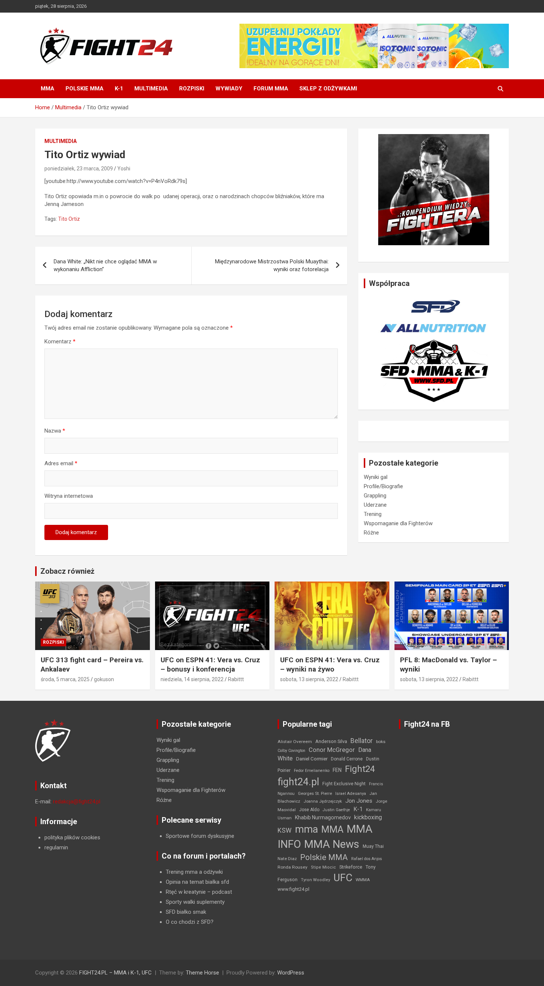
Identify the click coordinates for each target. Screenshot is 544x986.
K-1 (119, 88)
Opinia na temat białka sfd (197, 882)
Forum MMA (270, 88)
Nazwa (54, 430)
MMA (47, 88)
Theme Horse (202, 972)
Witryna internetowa (68, 496)
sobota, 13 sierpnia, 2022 (309, 679)
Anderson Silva (331, 741)
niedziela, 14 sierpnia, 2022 (192, 679)
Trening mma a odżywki (194, 872)
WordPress (290, 972)
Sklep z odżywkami (328, 88)
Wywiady (228, 88)
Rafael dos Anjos (366, 858)
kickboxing (368, 817)
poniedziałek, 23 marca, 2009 (78, 168)
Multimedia (151, 88)
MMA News (331, 844)
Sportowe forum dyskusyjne (200, 836)
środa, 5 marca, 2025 (65, 679)
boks (381, 741)
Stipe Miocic (323, 867)
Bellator (361, 741)
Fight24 (360, 769)
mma (306, 829)
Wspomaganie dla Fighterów (398, 523)
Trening (373, 514)
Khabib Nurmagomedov (323, 817)
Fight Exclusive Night (344, 783)
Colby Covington (291, 750)
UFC (342, 878)
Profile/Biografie (383, 486)
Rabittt (236, 679)
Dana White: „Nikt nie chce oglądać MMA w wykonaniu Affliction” (105, 265)
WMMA (363, 879)
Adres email (60, 463)
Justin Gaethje (336, 809)
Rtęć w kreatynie (186, 892)
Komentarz (59, 341)
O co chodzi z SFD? (190, 922)
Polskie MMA (85, 88)
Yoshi (123, 168)
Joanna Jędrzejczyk (322, 801)
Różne (371, 532)
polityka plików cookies (72, 837)
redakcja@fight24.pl (76, 801)
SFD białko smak (186, 912)
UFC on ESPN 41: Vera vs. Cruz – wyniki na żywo (330, 664)
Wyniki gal (375, 477)
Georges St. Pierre (315, 793)
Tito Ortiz (69, 219)
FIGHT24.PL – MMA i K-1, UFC (115, 972)
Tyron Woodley (315, 879)
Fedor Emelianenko (311, 770)
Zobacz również (67, 571)
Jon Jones (358, 800)
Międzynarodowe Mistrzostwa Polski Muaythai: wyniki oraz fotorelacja (272, 265)
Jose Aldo (309, 809)
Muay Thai (373, 846)
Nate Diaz (287, 858)
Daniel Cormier (312, 759)
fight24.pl (298, 782)
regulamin (56, 847)
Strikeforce (350, 867)
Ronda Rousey (293, 867)
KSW (285, 830)
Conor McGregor (332, 749)
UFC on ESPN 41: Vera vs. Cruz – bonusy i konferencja (210, 664)
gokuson (104, 679)
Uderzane (375, 505)
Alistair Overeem (295, 741)
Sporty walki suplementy (195, 902)
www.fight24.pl (293, 889)
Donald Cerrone (347, 759)
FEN (337, 770)
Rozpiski (191, 88)
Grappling (375, 495)
